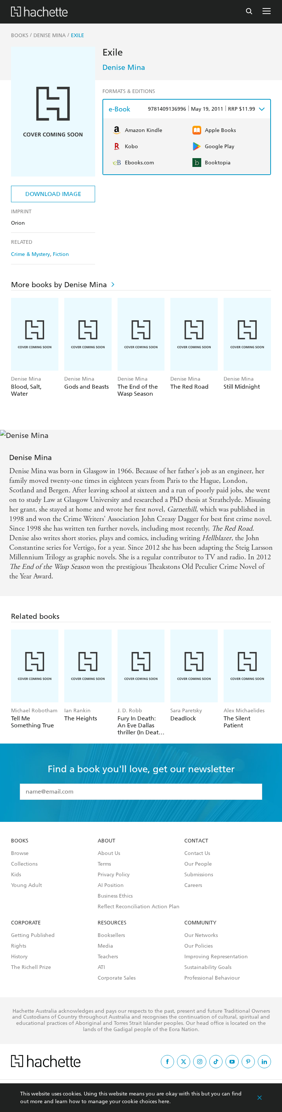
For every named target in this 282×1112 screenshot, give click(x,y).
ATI (101, 967)
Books (19, 841)
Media (105, 946)
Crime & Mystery (30, 254)
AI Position (111, 885)
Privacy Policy (114, 874)
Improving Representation (216, 956)
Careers (193, 885)
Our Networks (201, 935)
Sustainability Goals (207, 967)
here (163, 1101)
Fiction (61, 254)
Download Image (53, 193)
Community (200, 923)
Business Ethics (115, 896)
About (106, 841)
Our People (198, 864)
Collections (24, 864)
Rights (18, 946)
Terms (104, 864)
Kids (16, 874)
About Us (109, 853)
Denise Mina (123, 67)
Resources (112, 923)
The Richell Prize (31, 967)
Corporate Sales (116, 978)
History (19, 956)
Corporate (26, 923)
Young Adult (26, 885)
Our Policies (198, 946)
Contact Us (197, 853)
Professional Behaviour (212, 978)
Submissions (198, 874)
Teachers (108, 956)
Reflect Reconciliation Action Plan (139, 906)
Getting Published (33, 935)
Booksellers (111, 935)
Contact (196, 841)
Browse (20, 853)
